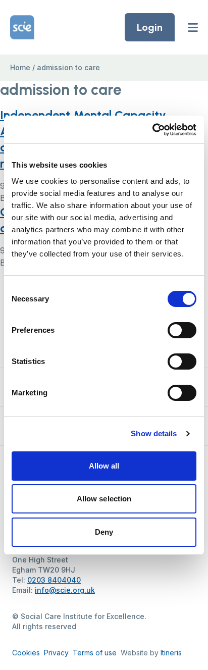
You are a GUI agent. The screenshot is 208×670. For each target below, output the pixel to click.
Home (20, 67)
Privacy (56, 652)
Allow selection (104, 498)
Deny (104, 532)
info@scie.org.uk (65, 590)
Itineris (171, 652)
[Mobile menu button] (193, 27)
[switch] (182, 330)
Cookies (26, 652)
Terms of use (95, 652)
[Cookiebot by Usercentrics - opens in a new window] (152, 129)
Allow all (104, 465)
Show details (154, 433)
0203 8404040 (54, 580)
